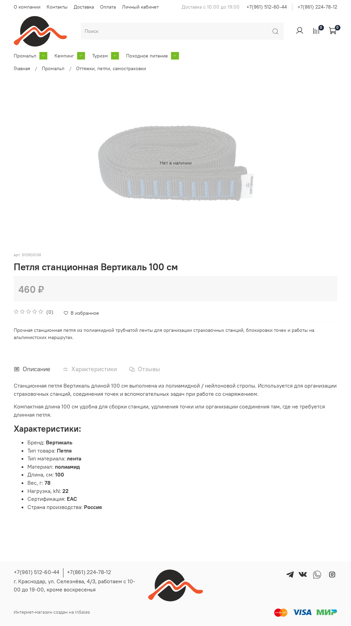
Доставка (84, 7)
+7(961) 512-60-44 (266, 7)
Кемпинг (64, 56)
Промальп (25, 56)
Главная (22, 68)
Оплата (108, 7)
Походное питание (147, 56)
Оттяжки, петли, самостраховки (111, 68)
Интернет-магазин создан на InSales (52, 612)
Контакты (57, 7)
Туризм (100, 56)
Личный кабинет (140, 7)
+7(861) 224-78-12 (317, 7)
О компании (27, 7)
